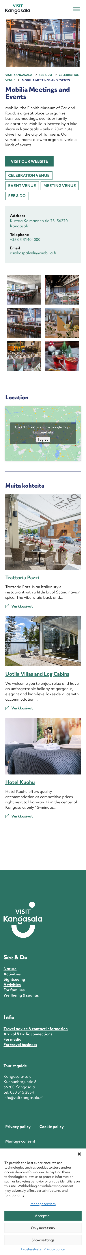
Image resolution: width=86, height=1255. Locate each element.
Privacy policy (54, 1249)
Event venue (22, 185)
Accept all (43, 1215)
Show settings (43, 1240)
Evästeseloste (31, 1249)
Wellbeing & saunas (21, 995)
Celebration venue (29, 175)
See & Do (17, 195)
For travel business (20, 1044)
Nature (10, 968)
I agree (43, 439)
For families (14, 989)
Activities (12, 973)
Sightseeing (14, 979)
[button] (79, 1154)
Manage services (43, 1204)
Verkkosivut (22, 606)
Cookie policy (51, 1126)
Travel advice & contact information (36, 1028)
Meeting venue (59, 185)
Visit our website (29, 161)
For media (13, 1039)
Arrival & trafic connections (28, 1033)
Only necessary (43, 1227)
